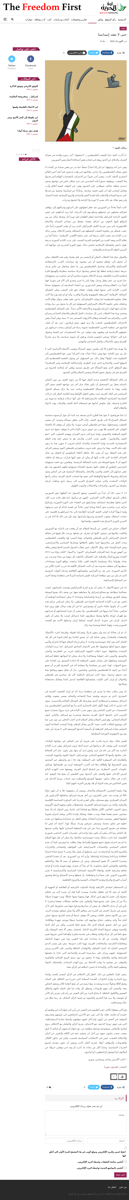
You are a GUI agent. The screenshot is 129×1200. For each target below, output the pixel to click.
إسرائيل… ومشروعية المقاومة (23, 96)
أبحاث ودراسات (61, 19)
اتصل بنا (112, 1187)
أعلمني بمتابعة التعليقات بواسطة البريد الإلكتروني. (100, 1162)
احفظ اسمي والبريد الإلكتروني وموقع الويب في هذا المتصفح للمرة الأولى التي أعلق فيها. (87, 1154)
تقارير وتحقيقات (79, 19)
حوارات (28, 19)
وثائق (100, 19)
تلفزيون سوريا (111, 1067)
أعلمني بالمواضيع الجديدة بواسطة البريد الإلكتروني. (99, 1168)
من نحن (123, 1187)
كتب (49, 19)
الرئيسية (122, 19)
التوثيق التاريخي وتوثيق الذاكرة (24, 86)
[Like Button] (122, 1076)
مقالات (92, 19)
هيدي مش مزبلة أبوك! (27, 131)
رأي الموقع (110, 19)
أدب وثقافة (39, 19)
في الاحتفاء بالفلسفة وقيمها (25, 107)
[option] (21, 110)
